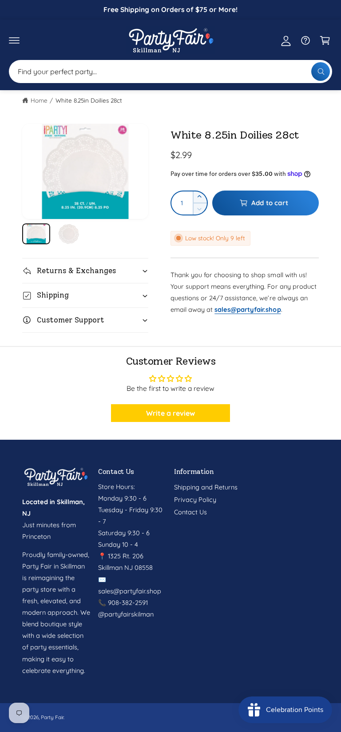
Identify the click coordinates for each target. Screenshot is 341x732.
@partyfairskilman (126, 614)
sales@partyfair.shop (129, 591)
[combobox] (170, 71)
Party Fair (52, 717)
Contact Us (190, 512)
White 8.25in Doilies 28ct (89, 100)
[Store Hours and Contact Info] (305, 40)
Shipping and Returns (206, 487)
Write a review (170, 413)
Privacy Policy (195, 499)
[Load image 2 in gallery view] (69, 233)
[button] (14, 40)
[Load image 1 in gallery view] (36, 233)
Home (39, 100)
